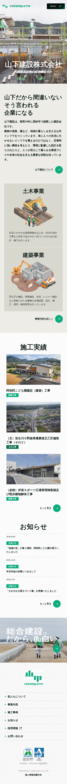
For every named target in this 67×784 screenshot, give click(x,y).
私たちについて (17, 696)
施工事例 (13, 712)
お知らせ (13, 720)
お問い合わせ (15, 736)
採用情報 (13, 728)
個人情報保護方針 (33, 775)
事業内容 (13, 704)
